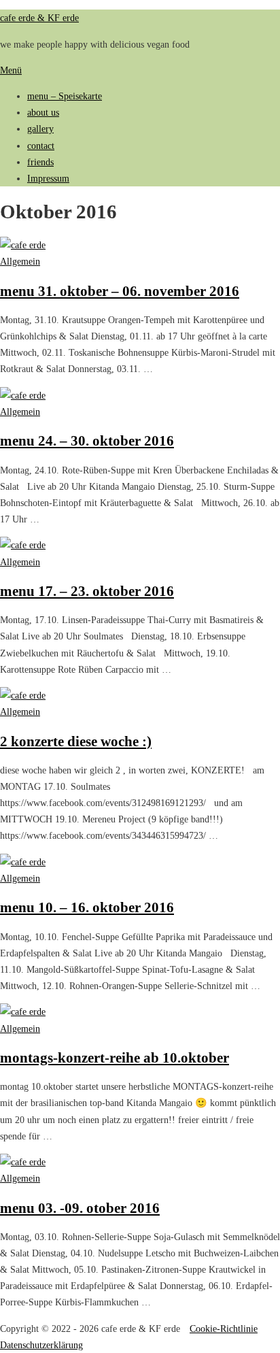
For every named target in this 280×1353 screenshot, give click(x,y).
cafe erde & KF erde (39, 17)
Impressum (48, 178)
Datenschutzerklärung (41, 1344)
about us (43, 112)
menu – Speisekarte (64, 95)
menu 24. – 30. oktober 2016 (87, 440)
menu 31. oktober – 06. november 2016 (119, 291)
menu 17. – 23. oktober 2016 (87, 591)
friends (40, 161)
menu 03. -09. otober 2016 (80, 1208)
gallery (40, 128)
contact (40, 145)
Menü (11, 70)
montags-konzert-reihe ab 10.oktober (114, 1057)
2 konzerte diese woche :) (76, 741)
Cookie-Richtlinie (224, 1328)
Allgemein (20, 261)
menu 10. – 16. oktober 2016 (87, 907)
